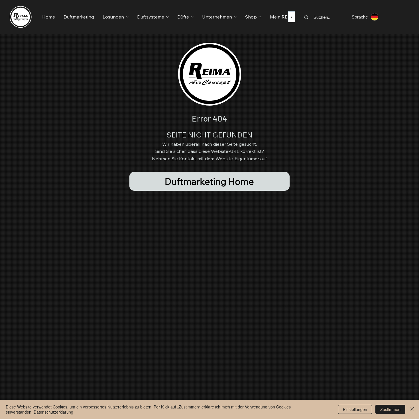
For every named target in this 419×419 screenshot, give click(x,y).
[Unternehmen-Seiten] (235, 16)
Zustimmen (390, 409)
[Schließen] (412, 409)
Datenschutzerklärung (53, 412)
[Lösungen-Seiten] (127, 16)
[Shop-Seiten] (260, 16)
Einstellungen (355, 409)
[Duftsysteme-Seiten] (167, 16)
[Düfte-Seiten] (192, 16)
